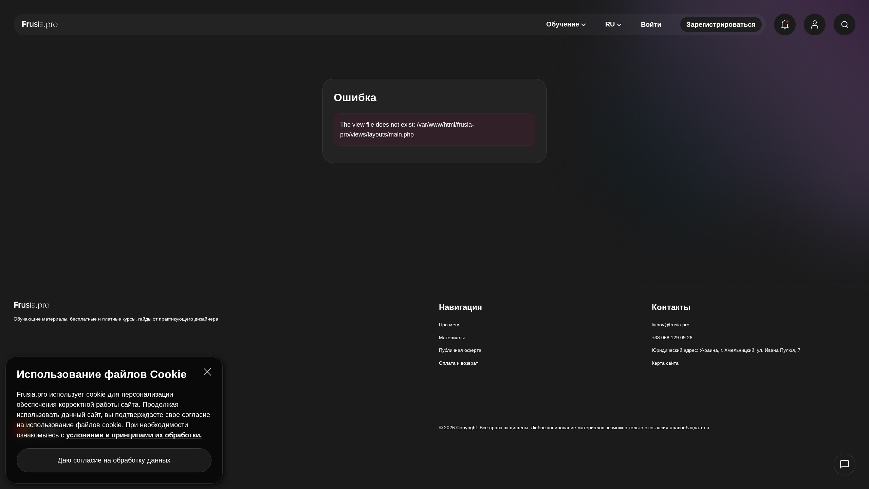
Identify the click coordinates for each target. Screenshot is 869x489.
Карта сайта (665, 363)
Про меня (450, 324)
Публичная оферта (460, 350)
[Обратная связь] (844, 464)
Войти (651, 24)
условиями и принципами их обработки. (134, 435)
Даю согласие (114, 460)
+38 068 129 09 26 (672, 337)
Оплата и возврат (458, 363)
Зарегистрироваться (721, 24)
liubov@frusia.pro (670, 324)
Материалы (452, 337)
